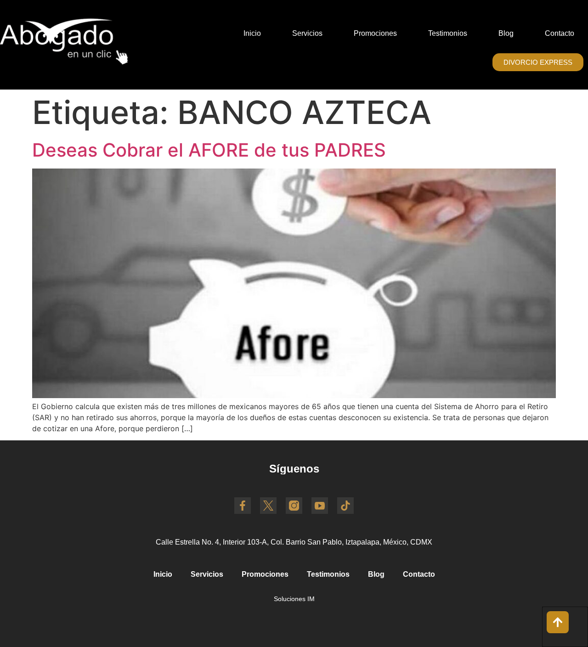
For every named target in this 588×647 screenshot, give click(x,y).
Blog (506, 33)
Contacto (559, 33)
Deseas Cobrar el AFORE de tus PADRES (209, 150)
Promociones (375, 33)
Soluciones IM (294, 598)
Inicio (252, 33)
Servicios (307, 33)
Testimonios (447, 33)
